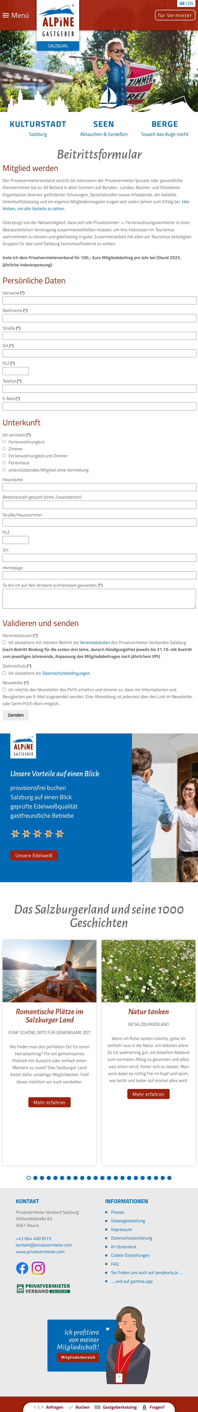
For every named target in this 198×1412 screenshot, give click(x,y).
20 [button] (156, 1178)
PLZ (9, 363)
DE (183, 3)
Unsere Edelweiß (34, 855)
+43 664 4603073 (33, 1238)
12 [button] (102, 1178)
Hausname (13, 479)
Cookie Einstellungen (130, 1255)
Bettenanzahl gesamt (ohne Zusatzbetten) (42, 497)
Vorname (13, 293)
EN (190, 3)
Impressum (121, 1229)
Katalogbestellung (128, 1220)
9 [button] (82, 1178)
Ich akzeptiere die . (50, 673)
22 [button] (169, 1178)
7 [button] (69, 1178)
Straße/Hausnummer (22, 514)
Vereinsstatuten (95, 642)
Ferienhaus (19, 462)
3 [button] (42, 1178)
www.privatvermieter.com (40, 1251)
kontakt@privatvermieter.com (44, 1245)
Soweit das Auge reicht (164, 134)
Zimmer (16, 448)
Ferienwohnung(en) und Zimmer (38, 455)
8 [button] (75, 1178)
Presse (117, 1212)
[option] (49, 1053)
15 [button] (122, 1178)
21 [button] (163, 1178)
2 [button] (35, 1178)
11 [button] (96, 1178)
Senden (16, 715)
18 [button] (143, 1178)
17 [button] (136, 1178)
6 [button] (62, 1178)
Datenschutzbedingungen (66, 673)
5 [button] (55, 1178)
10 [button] (89, 1178)
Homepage (13, 567)
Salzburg (38, 134)
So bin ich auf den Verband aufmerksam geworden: (53, 585)
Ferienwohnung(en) (26, 442)
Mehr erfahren (49, 1102)
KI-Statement (123, 1246)
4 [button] (49, 1178)
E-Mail (11, 398)
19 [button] (149, 1178)
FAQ (115, 1264)
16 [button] (129, 1178)
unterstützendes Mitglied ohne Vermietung (49, 470)
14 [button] (116, 1178)
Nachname (15, 310)
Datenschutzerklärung (131, 1238)
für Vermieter (175, 15)
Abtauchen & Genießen (104, 134)
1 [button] (29, 1178)
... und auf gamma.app (132, 1281)
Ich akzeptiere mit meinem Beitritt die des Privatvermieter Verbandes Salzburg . (97, 649)
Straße (11, 328)
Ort (8, 345)
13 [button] (109, 1178)
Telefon (12, 381)
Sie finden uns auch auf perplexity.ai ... (146, 1272)
